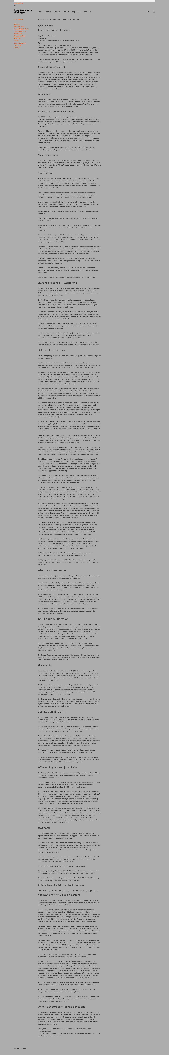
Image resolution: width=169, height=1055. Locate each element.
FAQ (79, 12)
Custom (48, 12)
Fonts (40, 12)
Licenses (57, 12)
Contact (66, 12)
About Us (87, 12)
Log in (147, 12)
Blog (73, 12)
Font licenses (18, 19)
